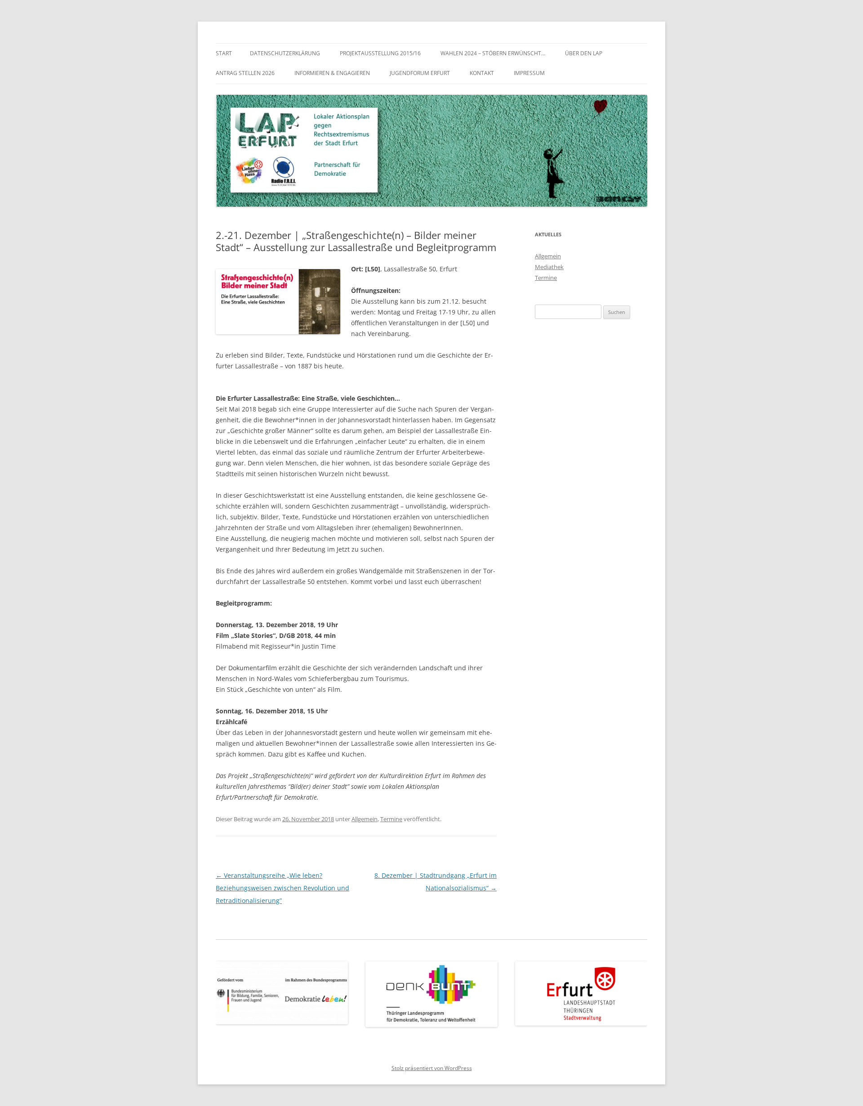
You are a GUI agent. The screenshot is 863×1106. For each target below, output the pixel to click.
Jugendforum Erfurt (420, 73)
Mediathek (549, 267)
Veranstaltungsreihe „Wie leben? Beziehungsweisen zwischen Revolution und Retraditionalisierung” (282, 888)
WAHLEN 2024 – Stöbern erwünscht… (492, 53)
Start (224, 53)
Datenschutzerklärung (285, 53)
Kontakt (482, 73)
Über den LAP (583, 53)
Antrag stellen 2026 (245, 73)
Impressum (529, 73)
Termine (391, 819)
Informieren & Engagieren (332, 73)
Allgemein (364, 819)
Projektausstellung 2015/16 (380, 53)
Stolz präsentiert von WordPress (431, 1068)
